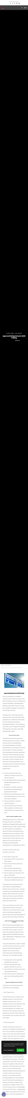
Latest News (10, 333)
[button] (4, 1094)
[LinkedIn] (14, 3)
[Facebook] (10, 3)
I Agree (20, 1050)
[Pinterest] (16, 3)
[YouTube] (19, 3)
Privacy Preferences (9, 1050)
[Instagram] (12, 3)
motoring (18, 333)
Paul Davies (11, 340)
